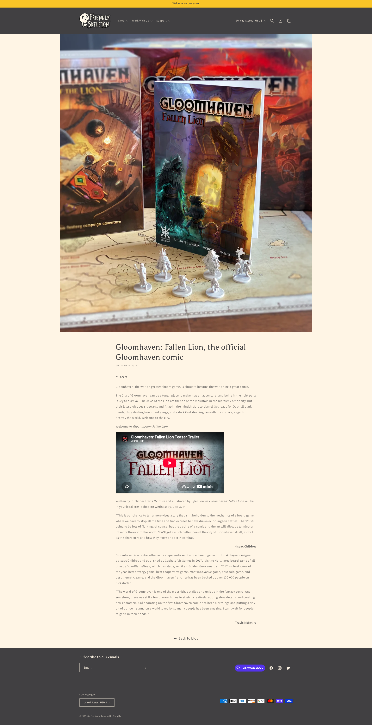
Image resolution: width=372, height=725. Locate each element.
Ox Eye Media (94, 716)
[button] (123, 20)
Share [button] (123, 376)
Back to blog (188, 638)
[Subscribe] (144, 667)
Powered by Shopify (111, 716)
